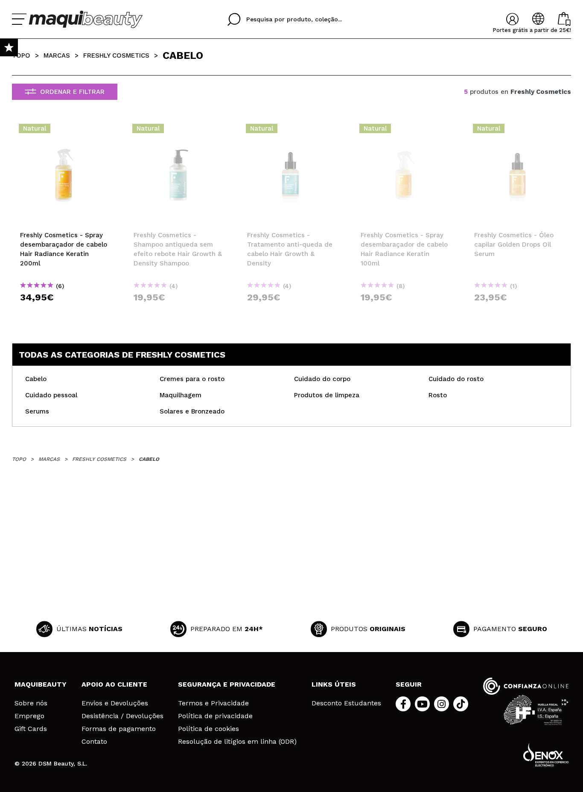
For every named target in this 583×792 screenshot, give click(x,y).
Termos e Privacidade (213, 703)
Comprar (64, 312)
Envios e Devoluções (115, 703)
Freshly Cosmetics (116, 55)
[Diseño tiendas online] (545, 754)
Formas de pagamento (119, 728)
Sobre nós (31, 703)
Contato (94, 741)
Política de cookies (208, 728)
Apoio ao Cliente (114, 684)
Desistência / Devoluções (122, 716)
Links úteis (334, 684)
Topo (21, 55)
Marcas (57, 55)
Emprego (29, 716)
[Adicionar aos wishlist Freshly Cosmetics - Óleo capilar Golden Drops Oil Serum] (518, 131)
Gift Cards (31, 728)
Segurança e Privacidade (226, 684)
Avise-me (181, 313)
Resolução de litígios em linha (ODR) (237, 741)
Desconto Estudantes (346, 703)
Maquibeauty (41, 684)
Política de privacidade (215, 716)
